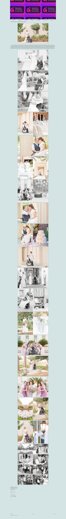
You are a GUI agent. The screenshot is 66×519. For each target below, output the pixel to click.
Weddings (14, 492)
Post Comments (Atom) (15, 515)
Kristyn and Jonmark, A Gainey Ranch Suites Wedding (18, 21)
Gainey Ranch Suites (14, 488)
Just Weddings (13, 489)
